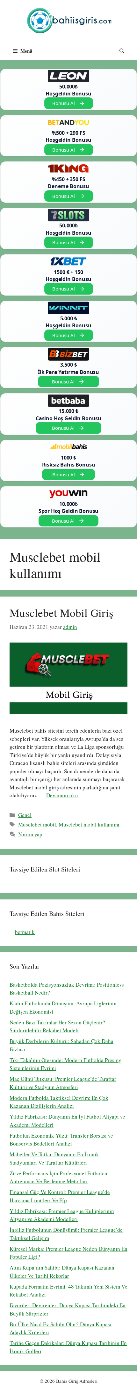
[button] (122, 50)
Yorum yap (30, 834)
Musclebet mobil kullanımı (89, 824)
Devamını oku (62, 795)
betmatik (25, 932)
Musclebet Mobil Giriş (61, 612)
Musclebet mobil (37, 824)
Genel (25, 815)
